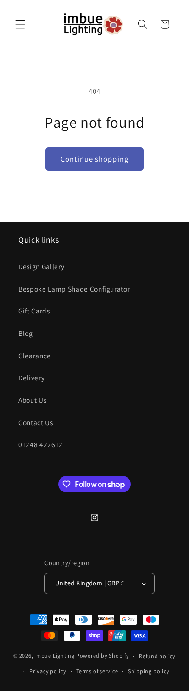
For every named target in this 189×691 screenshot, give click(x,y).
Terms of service (97, 671)
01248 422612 (40, 444)
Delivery (31, 377)
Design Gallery (41, 266)
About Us (32, 400)
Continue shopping (94, 159)
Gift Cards (34, 310)
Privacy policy (48, 671)
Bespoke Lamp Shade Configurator (74, 288)
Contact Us (35, 422)
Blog (25, 333)
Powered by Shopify (102, 656)
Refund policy (157, 656)
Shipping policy (149, 671)
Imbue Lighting (54, 656)
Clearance (34, 355)
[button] (20, 24)
